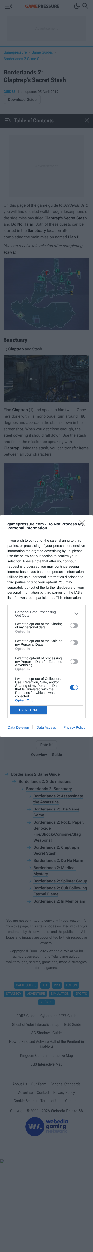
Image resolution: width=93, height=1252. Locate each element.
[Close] (83, 524)
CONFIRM (28, 710)
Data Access (46, 727)
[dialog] (46, 626)
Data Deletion (18, 727)
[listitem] (46, 613)
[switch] (74, 625)
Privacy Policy (74, 727)
